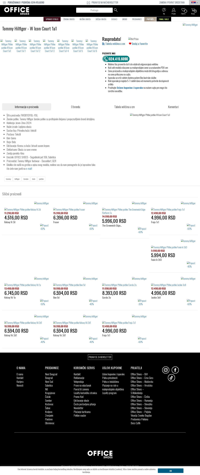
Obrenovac (49, 423)
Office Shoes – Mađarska (142, 381)
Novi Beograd (51, 374)
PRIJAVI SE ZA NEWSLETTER (100, 357)
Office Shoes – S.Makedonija (137, 391)
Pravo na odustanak (82, 385)
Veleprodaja (79, 381)
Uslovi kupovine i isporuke (113, 374)
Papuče (150, 19)
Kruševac (49, 404)
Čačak (48, 397)
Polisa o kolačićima (110, 381)
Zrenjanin (49, 415)
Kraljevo (48, 412)
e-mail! (29, 168)
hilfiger (17, 178)
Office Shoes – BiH (139, 374)
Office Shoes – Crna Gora (142, 378)
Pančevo (49, 419)
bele (33, 178)
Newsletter (78, 408)
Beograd (49, 378)
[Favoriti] (183, 10)
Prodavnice (137, 19)
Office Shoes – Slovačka (141, 404)
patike (41, 178)
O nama (20, 374)
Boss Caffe (135, 423)
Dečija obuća (101, 19)
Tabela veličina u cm (115, 44)
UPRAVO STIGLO (52, 19)
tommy (8, 178)
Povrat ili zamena (81, 389)
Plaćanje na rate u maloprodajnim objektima (113, 387)
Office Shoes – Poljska (141, 412)
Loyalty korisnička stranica (85, 393)
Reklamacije (79, 378)
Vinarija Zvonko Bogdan (141, 415)
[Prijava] (173, 10)
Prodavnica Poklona (139, 419)
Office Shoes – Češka (140, 397)
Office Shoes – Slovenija (141, 408)
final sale (164, 19)
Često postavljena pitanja (85, 404)
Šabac (47, 408)
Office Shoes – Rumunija (142, 400)
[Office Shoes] (16, 11)
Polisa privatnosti (109, 378)
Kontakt (20, 378)
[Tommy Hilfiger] (191, 25)
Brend (124, 19)
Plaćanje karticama (82, 412)
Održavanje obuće (81, 400)
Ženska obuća (69, 19)
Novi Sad (49, 381)
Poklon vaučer (80, 415)
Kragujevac (50, 393)
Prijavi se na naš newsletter (105, 2)
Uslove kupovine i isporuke (130, 87)
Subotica (49, 385)
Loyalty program (109, 393)
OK (171, 470)
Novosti (20, 385)
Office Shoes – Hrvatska (141, 385)
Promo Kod (78, 397)
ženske (25, 178)
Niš (46, 389)
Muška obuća (85, 19)
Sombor (48, 400)
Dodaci (114, 19)
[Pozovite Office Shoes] (116, 58)
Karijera (20, 381)
